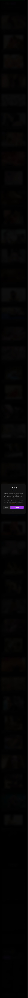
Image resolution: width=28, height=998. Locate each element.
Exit (6, 507)
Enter (17, 507)
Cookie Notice (13, 503)
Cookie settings (13, 511)
